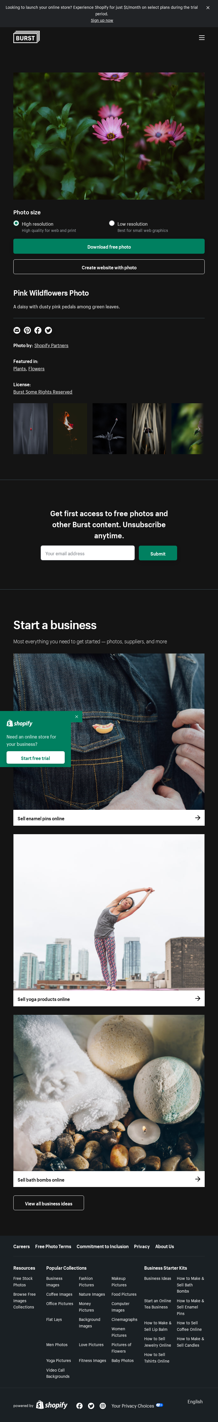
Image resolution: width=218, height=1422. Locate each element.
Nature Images (92, 1294)
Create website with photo (109, 266)
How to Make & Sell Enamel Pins (190, 1306)
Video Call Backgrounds (58, 1373)
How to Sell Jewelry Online (157, 1341)
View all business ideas (48, 1203)
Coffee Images (59, 1294)
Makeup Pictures (119, 1281)
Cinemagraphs (124, 1319)
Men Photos (57, 1344)
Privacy (142, 1245)
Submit (157, 553)
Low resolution (133, 223)
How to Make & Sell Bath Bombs (190, 1284)
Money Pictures (86, 1306)
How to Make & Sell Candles (190, 1341)
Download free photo (109, 246)
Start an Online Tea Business (157, 1303)
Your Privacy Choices (133, 1405)
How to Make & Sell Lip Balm (157, 1325)
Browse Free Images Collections (24, 1300)
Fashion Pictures (86, 1281)
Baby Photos (123, 1360)
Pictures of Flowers (121, 1347)
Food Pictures (124, 1294)
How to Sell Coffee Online (189, 1325)
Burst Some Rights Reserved (42, 391)
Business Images (54, 1281)
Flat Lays (54, 1319)
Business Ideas (157, 1278)
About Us (164, 1245)
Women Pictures (119, 1331)
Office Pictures (59, 1303)
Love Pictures (91, 1344)
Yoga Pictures (58, 1360)
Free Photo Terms (53, 1245)
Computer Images (120, 1306)
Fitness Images (92, 1360)
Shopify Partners (51, 344)
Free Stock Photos (23, 1281)
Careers (21, 1245)
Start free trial (35, 757)
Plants (19, 367)
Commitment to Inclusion (103, 1245)
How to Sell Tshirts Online (156, 1357)
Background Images (89, 1322)
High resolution (37, 223)
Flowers (36, 367)
